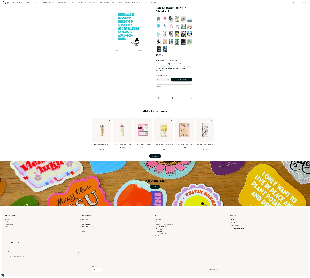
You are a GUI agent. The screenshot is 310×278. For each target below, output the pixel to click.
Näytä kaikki (155, 156)
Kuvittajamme (9, 221)
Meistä (7, 219)
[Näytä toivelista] (293, 2)
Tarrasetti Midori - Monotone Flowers (205, 146)
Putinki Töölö (84, 219)
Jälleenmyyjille (159, 229)
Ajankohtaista (9, 224)
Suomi (95, 269)
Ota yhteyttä (158, 219)
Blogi (6, 226)
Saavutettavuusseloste (161, 226)
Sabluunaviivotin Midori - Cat (122, 144)
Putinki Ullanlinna (85, 224)
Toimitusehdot (159, 221)
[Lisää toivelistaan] (143, 9)
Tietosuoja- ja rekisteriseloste (164, 224)
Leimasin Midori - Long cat (143, 144)
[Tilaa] (78, 253)
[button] (27, 2)
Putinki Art (83, 231)
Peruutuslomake (159, 235)
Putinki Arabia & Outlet (86, 226)
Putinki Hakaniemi (85, 221)
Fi (303, 2)
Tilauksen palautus (160, 233)
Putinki (216, 269)
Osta (155, 186)
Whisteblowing (159, 231)
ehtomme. (22, 256)
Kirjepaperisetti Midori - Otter (184, 144)
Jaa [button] (189, 98)
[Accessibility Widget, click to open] (2, 275)
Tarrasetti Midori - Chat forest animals (164, 146)
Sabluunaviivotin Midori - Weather (101, 146)
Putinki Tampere (85, 229)
